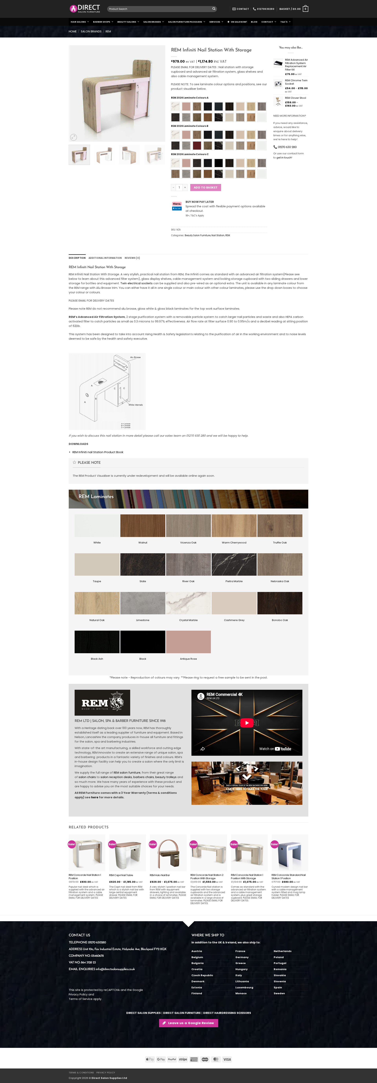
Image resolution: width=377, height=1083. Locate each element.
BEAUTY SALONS (126, 21)
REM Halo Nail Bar (160, 875)
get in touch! (284, 157)
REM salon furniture (127, 773)
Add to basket (206, 187)
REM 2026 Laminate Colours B (189, 126)
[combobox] (162, 9)
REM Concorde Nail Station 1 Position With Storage (247, 877)
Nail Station (217, 235)
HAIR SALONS (78, 21)
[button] (293, 9)
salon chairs (87, 777)
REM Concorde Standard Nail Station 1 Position (289, 877)
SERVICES (214, 21)
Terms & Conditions (81, 1072)
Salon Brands (91, 31)
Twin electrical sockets (136, 283)
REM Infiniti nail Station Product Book (97, 452)
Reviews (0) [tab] (132, 258)
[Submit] (214, 9)
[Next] (158, 93)
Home (73, 31)
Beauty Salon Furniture (197, 235)
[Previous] (75, 93)
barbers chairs (143, 777)
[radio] (175, 106)
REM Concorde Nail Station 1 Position (85, 877)
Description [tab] (77, 258)
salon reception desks (116, 777)
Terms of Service (80, 999)
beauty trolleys (166, 777)
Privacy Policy (78, 994)
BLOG (254, 21)
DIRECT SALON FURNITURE (182, 1013)
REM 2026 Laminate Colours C (190, 154)
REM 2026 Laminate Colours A (190, 98)
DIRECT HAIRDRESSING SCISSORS (227, 1013)
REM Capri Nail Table (121, 875)
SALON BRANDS (152, 21)
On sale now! (239, 21)
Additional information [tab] (105, 258)
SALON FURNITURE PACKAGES (185, 21)
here (94, 797)
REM (108, 31)
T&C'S (283, 21)
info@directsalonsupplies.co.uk (115, 969)
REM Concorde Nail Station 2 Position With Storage (206, 877)
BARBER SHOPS (101, 21)
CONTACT (267, 21)
